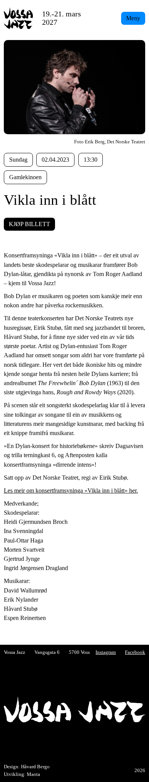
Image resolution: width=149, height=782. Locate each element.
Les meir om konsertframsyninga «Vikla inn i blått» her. (71, 490)
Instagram (106, 652)
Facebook (135, 652)
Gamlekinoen (25, 177)
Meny (133, 18)
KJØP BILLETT (29, 224)
